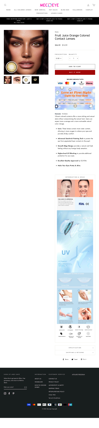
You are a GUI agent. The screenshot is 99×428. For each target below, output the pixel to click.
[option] (19, 21)
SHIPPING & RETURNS (75, 352)
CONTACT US (53, 379)
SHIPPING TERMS (54, 388)
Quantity (73, 54)
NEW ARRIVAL (40, 10)
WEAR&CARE (39, 382)
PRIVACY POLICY (54, 382)
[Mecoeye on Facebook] (9, 393)
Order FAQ (52, 395)
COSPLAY (89, 10)
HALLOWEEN (77, 10)
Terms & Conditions (54, 398)
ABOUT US (38, 379)
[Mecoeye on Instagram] (5, 393)
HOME (8, 10)
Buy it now (75, 72)
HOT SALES (53, 10)
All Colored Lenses (22, 10)
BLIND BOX (65, 10)
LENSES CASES (56, 13)
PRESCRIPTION (42, 13)
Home (56, 32)
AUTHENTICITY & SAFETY (56, 385)
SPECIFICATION (75, 348)
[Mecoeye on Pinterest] (13, 393)
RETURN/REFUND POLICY (56, 392)
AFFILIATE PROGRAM (78, 374)
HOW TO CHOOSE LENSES (40, 386)
